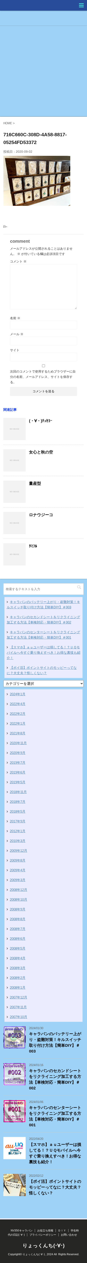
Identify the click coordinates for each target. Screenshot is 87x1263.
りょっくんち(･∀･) (43, 1245)
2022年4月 (17, 704)
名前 (15, 318)
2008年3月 (17, 968)
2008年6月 (17, 938)
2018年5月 (17, 811)
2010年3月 (17, 841)
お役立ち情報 (45, 1230)
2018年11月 (18, 792)
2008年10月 (18, 899)
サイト (14, 350)
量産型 (35, 483)
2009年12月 (18, 850)
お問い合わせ (69, 1234)
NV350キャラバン (22, 1230)
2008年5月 (17, 948)
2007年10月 (18, 1017)
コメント (18, 261)
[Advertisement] (43, 71)
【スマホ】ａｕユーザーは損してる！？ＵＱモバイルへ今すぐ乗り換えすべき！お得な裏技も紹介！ (43, 652)
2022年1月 (17, 723)
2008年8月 (17, 919)
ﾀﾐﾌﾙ (33, 546)
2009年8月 (17, 860)
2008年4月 (17, 958)
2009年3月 (17, 880)
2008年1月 (17, 987)
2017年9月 (17, 821)
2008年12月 (18, 890)
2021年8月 (17, 733)
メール (16, 334)
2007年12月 (18, 997)
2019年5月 (17, 782)
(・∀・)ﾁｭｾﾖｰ (40, 421)
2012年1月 (17, 831)
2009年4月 (17, 870)
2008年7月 (17, 929)
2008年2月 (17, 978)
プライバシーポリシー (42, 1234)
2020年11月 (18, 743)
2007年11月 (18, 1007)
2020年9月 (17, 753)
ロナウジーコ (41, 515)
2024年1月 (17, 694)
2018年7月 (17, 802)
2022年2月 (17, 714)
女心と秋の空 (41, 452)
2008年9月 (17, 909)
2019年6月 (17, 772)
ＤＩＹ (62, 1230)
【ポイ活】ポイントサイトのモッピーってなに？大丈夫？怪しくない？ (55, 1187)
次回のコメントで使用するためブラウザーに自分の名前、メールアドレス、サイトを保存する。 (43, 377)
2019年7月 (17, 762)
